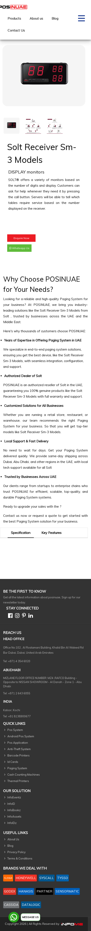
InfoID (11, 803)
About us (36, 18)
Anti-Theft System (19, 749)
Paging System (71, 299)
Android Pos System (20, 736)
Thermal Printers (18, 781)
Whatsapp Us (20, 248)
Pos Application (17, 742)
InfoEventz (14, 797)
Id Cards (12, 761)
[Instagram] (16, 616)
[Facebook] (9, 616)
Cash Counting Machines (23, 774)
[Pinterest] (23, 616)
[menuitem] (14, 18)
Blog (55, 18)
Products (14, 18)
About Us (13, 839)
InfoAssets (14, 816)
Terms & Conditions (19, 858)
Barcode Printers (18, 755)
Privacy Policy (16, 852)
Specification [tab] (20, 532)
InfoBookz (14, 810)
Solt (7, 316)
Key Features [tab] (51, 532)
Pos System (15, 730)
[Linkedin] (30, 616)
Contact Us (16, 30)
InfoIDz (12, 823)
